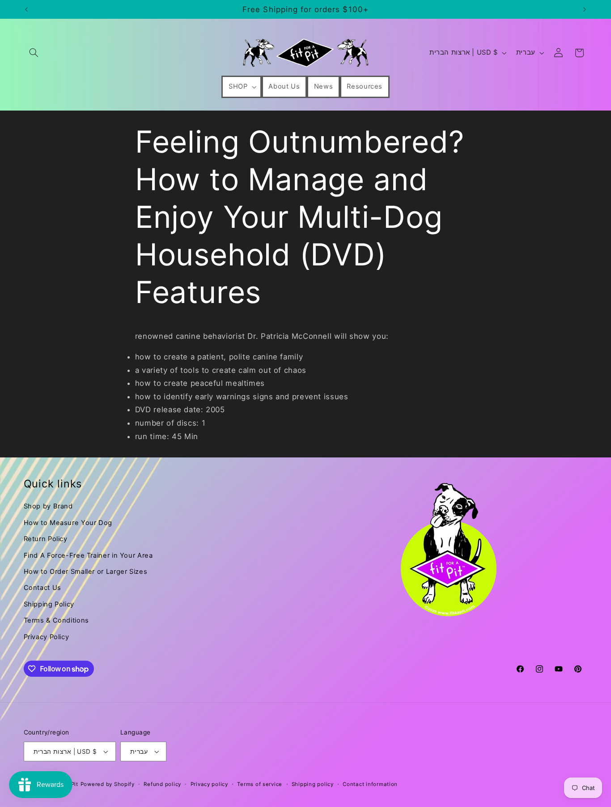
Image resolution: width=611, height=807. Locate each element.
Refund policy (162, 784)
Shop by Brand (48, 506)
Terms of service (259, 784)
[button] (34, 53)
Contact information (370, 784)
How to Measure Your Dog (68, 523)
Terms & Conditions (56, 620)
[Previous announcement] (26, 9)
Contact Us (42, 588)
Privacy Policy (46, 637)
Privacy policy (209, 784)
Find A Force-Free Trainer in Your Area (88, 555)
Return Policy (46, 539)
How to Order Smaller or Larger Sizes (86, 572)
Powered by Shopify (108, 784)
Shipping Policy (49, 604)
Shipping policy (313, 784)
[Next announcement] (584, 9)
